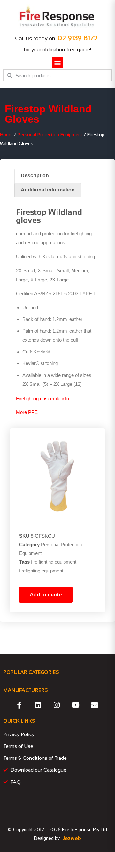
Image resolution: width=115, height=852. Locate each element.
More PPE (27, 412)
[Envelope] (95, 705)
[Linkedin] (38, 705)
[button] (57, 62)
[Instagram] (57, 705)
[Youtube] (76, 705)
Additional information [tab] (48, 189)
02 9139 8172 (77, 38)
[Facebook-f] (19, 705)
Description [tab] (35, 175)
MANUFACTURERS (25, 690)
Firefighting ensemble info (42, 398)
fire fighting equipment (53, 561)
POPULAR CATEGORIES (31, 672)
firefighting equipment (41, 570)
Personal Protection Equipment (50, 134)
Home (6, 134)
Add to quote (46, 594)
